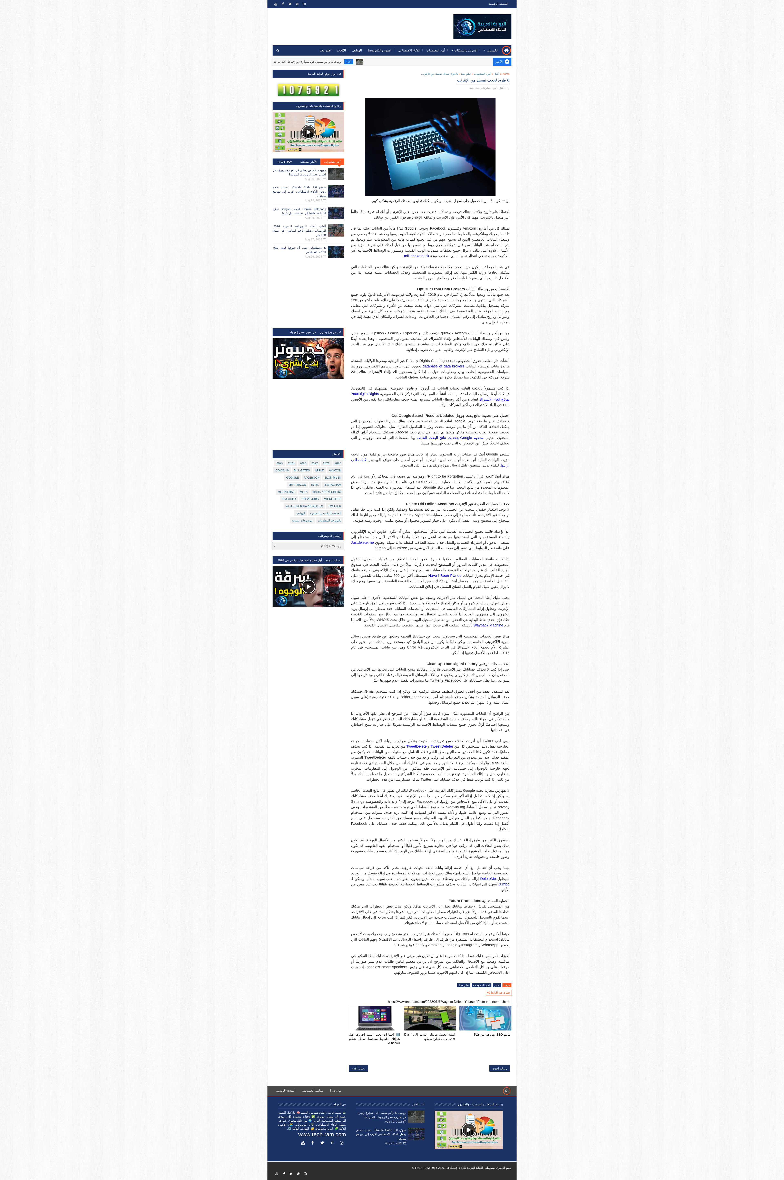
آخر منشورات (332, 161)
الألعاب (341, 50)
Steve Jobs (310, 499)
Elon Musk (332, 477)
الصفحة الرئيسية (498, 3)
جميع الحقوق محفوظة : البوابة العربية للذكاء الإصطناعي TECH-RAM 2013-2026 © (461, 1167)
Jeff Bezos (297, 484)
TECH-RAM (284, 161)
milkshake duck (416, 256)
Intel (315, 484)
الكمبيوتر (492, 50)
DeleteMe (488, 879)
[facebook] (283, 4)
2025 (279, 463)
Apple (319, 470)
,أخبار (502, 87)
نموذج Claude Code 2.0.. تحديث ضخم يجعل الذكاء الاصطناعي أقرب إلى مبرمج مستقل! (299, 192)
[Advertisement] (347, 24)
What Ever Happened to (304, 506)
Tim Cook (289, 499)
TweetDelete (416, 746)
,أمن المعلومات (489, 87)
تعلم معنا (325, 50)
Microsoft (332, 499)
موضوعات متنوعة (302, 520)
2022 (314, 463)
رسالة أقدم (358, 1068)
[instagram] (304, 4)
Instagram (332, 484)
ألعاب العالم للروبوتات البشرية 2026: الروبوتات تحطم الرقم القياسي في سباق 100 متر (299, 231)
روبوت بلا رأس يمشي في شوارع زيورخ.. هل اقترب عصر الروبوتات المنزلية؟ (373, 61)
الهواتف (357, 50)
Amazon (335, 470)
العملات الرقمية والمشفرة (325, 513)
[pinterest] (297, 4)
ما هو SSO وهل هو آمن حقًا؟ (492, 1034)
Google (292, 477)
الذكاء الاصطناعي (409, 50)
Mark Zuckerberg (327, 491)
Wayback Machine (488, 625)
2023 (303, 463)
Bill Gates (302, 470)
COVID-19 (282, 470)
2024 (291, 463)
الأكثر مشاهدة (308, 161)
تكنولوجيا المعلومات (329, 520)
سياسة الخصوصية (312, 1090)
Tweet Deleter (442, 746)
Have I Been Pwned (444, 576)
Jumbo (503, 884)
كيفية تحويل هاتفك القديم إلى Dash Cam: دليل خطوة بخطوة (429, 1036)
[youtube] (276, 4)
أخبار (428, 61)
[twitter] (290, 4)
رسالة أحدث (499, 1068)
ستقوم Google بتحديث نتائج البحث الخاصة (450, 438)
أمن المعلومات (435, 50)
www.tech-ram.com (322, 1134)
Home (505, 73)
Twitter (334, 506)
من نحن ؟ (336, 1090)
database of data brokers (443, 366)
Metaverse (286, 491)
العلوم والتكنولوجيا (380, 50)
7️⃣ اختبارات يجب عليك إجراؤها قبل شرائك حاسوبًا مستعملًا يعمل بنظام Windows (374, 1039)
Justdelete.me (362, 542)
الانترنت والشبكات (466, 50)
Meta (303, 491)
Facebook (311, 477)
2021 (326, 463)
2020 (338, 463)
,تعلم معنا (474, 87)
